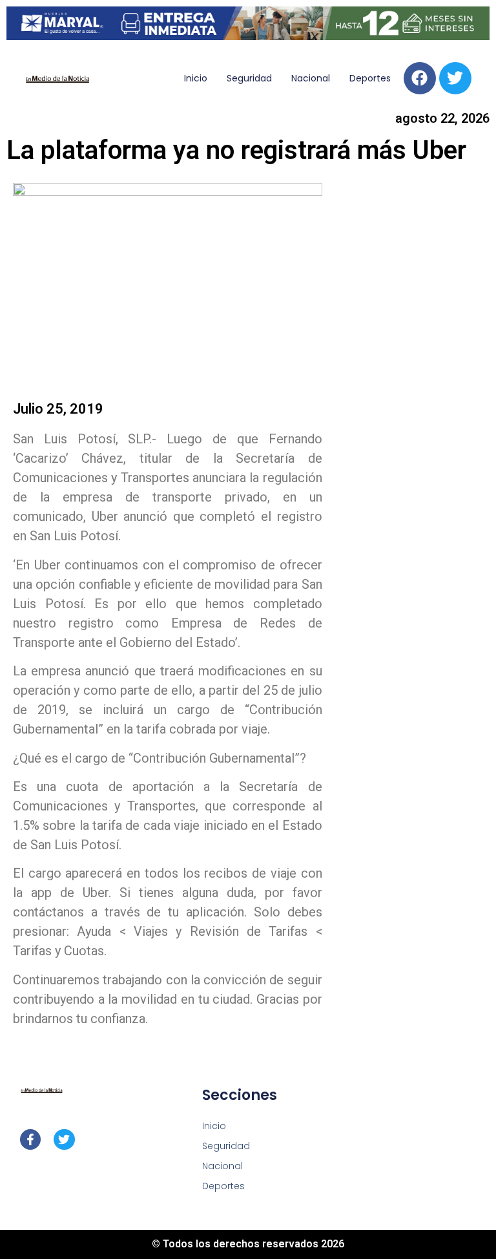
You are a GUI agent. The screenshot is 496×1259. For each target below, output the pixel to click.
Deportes (370, 78)
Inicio (195, 78)
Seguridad (249, 78)
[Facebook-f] (30, 1139)
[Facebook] (420, 78)
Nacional (310, 78)
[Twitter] (455, 78)
